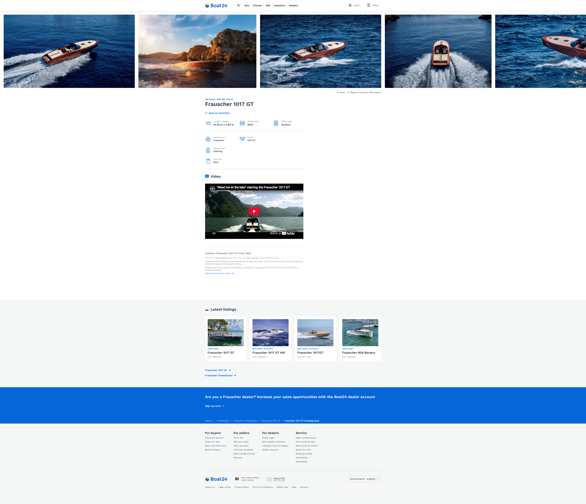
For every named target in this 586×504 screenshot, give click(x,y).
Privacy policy (242, 487)
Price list (238, 438)
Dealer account (270, 449)
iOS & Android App (305, 442)
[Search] (239, 5)
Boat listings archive (244, 453)
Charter (257, 5)
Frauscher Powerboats (219, 375)
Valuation (279, 5)
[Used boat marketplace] (216, 5)
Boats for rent (303, 449)
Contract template (243, 449)
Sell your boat (241, 442)
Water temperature (306, 438)
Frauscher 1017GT (310, 352)
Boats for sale (212, 442)
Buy (247, 5)
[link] (225, 339)
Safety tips (282, 487)
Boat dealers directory (274, 442)
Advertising (301, 457)
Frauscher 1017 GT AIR (268, 352)
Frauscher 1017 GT (221, 352)
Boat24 (208, 420)
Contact (304, 487)
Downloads (301, 461)
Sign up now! (213, 405)
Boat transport (213, 449)
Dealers (293, 5)
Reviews (238, 457)
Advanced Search (214, 438)
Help (294, 487)
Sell (268, 5)
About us (210, 487)
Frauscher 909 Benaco (358, 352)
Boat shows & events (307, 445)
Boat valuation (241, 445)
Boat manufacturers (215, 445)
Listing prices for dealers (275, 445)
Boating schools (304, 453)
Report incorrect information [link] (365, 92)
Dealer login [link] (268, 438)
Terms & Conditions (263, 487)
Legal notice (224, 487)
